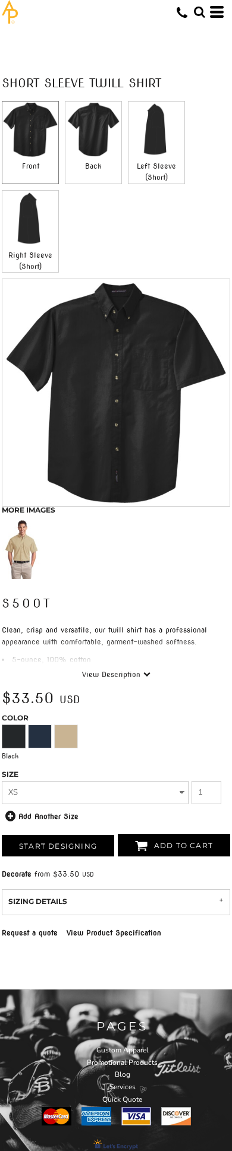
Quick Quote (122, 1099)
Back (93, 166)
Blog (122, 1074)
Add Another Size (48, 815)
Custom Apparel (122, 1050)
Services (122, 1087)
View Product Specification (114, 932)
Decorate (17, 873)
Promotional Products (122, 1062)
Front (30, 166)
